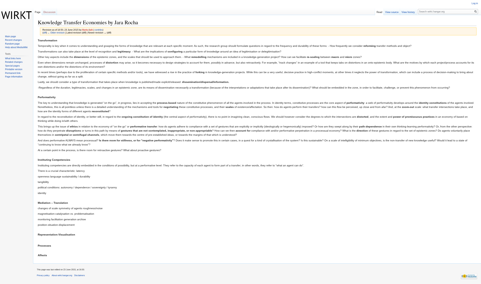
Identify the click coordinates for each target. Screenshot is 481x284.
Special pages (12, 65)
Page (37, 12)
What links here (13, 58)
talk (91, 30)
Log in (475, 3)
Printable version (13, 69)
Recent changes (13, 40)
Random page (12, 43)
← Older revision (56, 32)
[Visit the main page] (17, 15)
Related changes (14, 62)
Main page (10, 36)
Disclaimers (79, 275)
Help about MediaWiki (16, 47)
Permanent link (12, 73)
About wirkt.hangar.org (62, 275)
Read (379, 12)
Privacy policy (43, 275)
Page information (14, 76)
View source (392, 12)
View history (408, 12)
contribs (99, 30)
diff (44, 32)
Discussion (49, 12)
